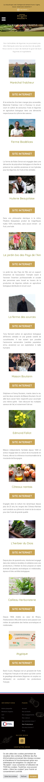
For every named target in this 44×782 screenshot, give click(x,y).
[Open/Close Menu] (3, 19)
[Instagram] (22, 741)
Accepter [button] (33, 776)
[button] (22, 94)
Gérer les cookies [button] (11, 776)
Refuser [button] (24, 776)
